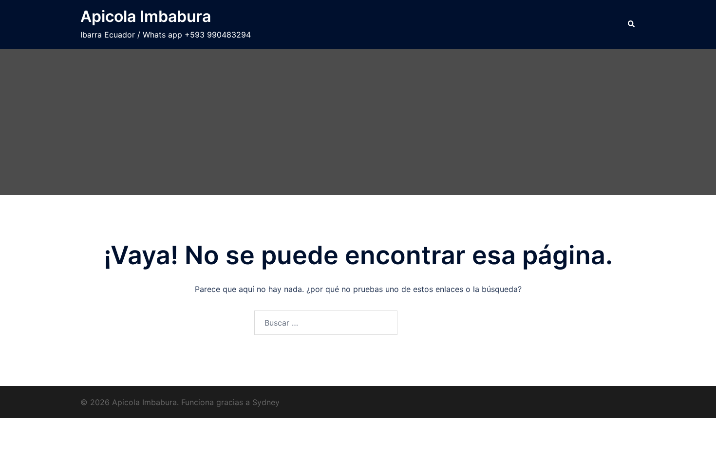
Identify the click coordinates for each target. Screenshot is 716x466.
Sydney (266, 402)
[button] (632, 24)
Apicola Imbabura (145, 16)
